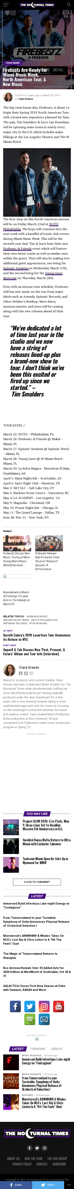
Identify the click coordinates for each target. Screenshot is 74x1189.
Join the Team (33, 1158)
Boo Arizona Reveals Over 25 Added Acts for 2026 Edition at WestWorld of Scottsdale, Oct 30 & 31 (37, 972)
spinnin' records (16, 623)
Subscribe (59, 1164)
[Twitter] (30, 1006)
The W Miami (39, 623)
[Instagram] (44, 1006)
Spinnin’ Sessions (16, 268)
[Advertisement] (37, 773)
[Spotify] (30, 1019)
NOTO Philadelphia (45, 620)
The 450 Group (57, 1158)
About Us (13, 1158)
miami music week (17, 620)
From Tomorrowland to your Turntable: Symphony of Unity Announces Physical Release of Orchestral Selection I (36, 921)
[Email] (44, 1019)
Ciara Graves (26, 99)
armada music (38, 616)
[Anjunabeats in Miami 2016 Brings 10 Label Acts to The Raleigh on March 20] (17, 582)
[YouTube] (59, 1006)
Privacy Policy (22, 1164)
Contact (42, 1164)
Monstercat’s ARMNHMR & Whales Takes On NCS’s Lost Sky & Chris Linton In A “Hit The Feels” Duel (33, 939)
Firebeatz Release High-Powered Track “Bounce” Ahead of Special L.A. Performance (47, 561)
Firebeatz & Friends (17, 248)
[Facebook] (15, 1006)
